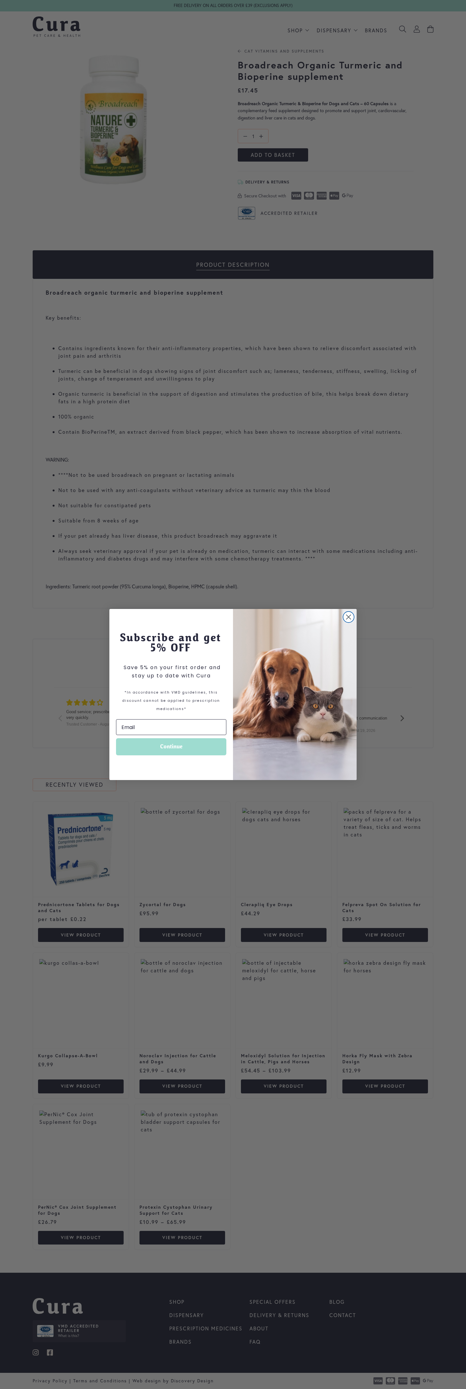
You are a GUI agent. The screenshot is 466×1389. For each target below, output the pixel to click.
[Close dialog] (348, 617)
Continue (171, 746)
